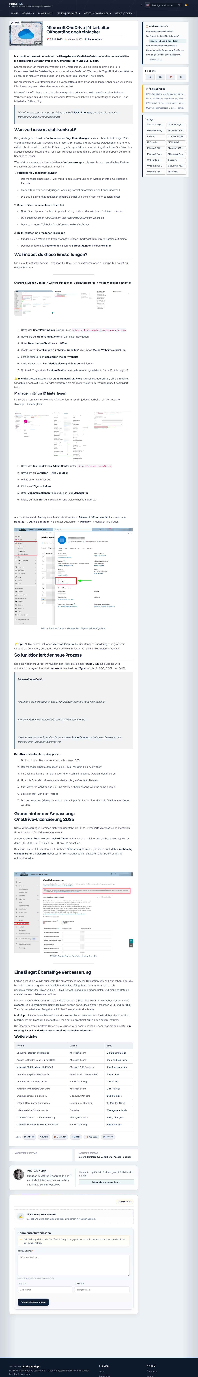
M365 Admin (174, 142)
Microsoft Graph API (64, 644)
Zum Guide (112, 1081)
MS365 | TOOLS (123, 13)
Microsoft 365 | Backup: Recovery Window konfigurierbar (166, 99)
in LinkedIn (29, 1137)
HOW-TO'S (28, 13)
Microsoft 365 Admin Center (95, 517)
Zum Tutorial (113, 1088)
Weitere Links (155, 59)
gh (160, 76)
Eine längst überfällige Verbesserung (163, 55)
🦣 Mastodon (60, 1137)
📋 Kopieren (91, 1137)
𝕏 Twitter (44, 1137)
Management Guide (117, 1110)
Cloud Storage (174, 124)
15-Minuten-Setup (116, 1103)
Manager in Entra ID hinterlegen (163, 41)
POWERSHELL (45, 13)
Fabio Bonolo (81, 112)
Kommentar (25, 1251)
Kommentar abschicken (33, 1302)
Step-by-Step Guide (117, 1060)
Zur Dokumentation (116, 1052)
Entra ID (151, 136)
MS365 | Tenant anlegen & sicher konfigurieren (166, 108)
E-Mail (79, 1284)
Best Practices (114, 1095)
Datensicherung (154, 130)
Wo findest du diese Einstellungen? (162, 36)
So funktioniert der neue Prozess (161, 45)
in (150, 76)
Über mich (152, 1371)
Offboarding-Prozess (79, 849)
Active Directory (80, 737)
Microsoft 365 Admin (177, 148)
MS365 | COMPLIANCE (96, 13)
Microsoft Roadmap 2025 (156, 154)
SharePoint (173, 172)
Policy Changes (115, 1117)
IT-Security (152, 142)
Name (22, 1284)
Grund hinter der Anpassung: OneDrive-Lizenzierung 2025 (166, 50)
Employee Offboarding (177, 130)
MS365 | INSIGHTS (67, 13)
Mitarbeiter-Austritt (177, 154)
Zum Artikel (113, 1074)
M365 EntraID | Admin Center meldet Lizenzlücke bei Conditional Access (166, 94)
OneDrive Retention (177, 166)
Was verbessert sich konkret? (160, 31)
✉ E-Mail (76, 1137)
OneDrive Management (156, 166)
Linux (101, 1371)
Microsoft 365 (75, 39)
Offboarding (153, 160)
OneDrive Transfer (155, 172)
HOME (14, 13)
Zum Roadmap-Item (117, 1067)
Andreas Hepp (95, 39)
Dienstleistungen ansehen (105, 1182)
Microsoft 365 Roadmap (29, 1067)
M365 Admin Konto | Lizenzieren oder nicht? (166, 103)
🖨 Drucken (108, 1137)
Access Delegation (155, 124)
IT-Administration (176, 136)
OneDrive (172, 160)
